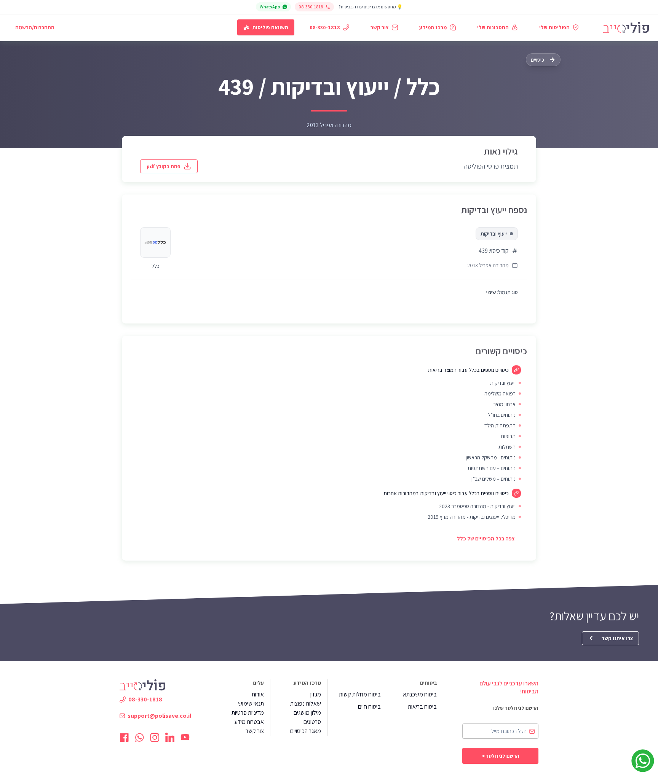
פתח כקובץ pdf (163, 166)
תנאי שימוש (251, 703)
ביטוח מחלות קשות (360, 694)
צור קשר (380, 27)
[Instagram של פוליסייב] (154, 737)
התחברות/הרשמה (34, 27)
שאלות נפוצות (305, 703)
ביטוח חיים (369, 707)
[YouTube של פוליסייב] (185, 737)
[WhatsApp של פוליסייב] (139, 737)
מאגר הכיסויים (305, 731)
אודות (258, 694)
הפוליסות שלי (554, 27)
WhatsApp (270, 7)
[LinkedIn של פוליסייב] (169, 737)
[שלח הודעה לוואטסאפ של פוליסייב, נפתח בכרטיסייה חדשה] (642, 760)
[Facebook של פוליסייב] (124, 737)
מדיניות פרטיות (248, 713)
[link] (626, 27)
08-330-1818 (311, 7)
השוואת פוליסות (270, 27)
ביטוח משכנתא (420, 694)
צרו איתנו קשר (617, 638)
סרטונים (312, 722)
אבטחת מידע (249, 722)
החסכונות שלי (493, 27)
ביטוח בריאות (422, 707)
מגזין (315, 694)
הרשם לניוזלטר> (500, 755)
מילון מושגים (307, 713)
